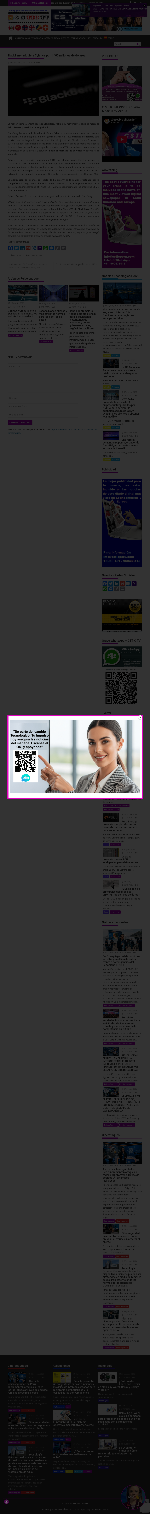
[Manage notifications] (6, 1501)
